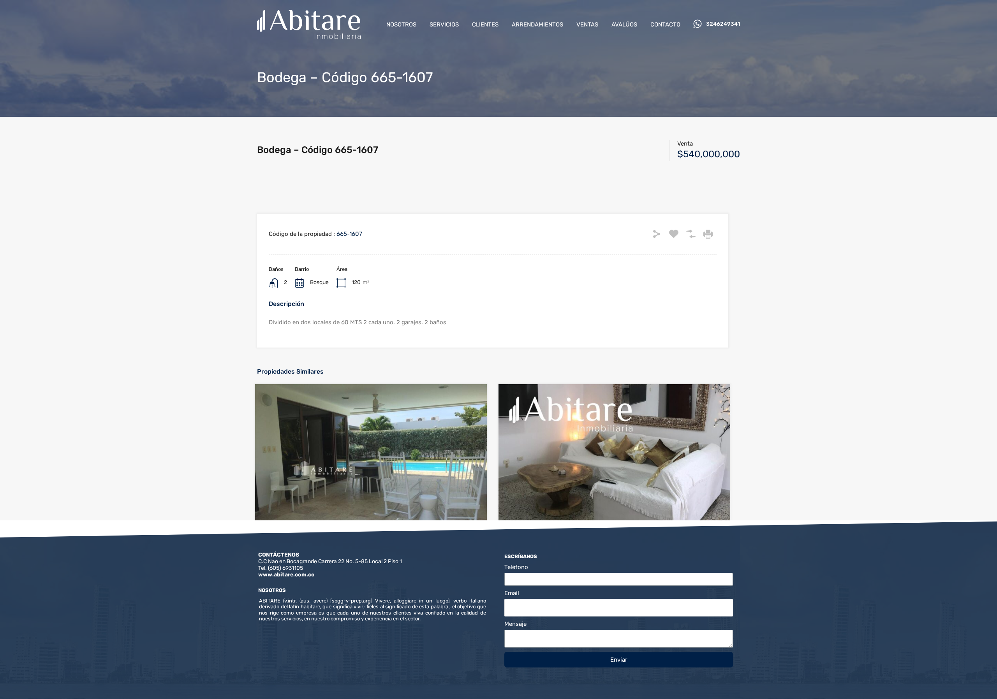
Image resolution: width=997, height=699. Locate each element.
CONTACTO (665, 24)
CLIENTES (485, 24)
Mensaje (515, 623)
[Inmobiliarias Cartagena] (309, 35)
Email (511, 593)
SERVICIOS (444, 24)
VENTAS (587, 24)
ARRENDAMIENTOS (537, 24)
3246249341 (723, 24)
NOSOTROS (401, 24)
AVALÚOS (624, 24)
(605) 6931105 (285, 568)
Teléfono (516, 567)
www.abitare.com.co (286, 574)
